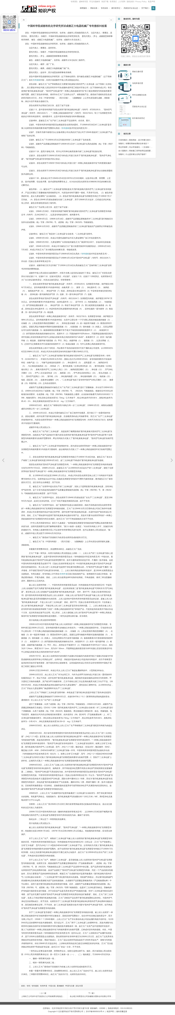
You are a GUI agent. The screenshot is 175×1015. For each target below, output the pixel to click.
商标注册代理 (137, 72)
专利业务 (104, 8)
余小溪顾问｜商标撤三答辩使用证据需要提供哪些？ (139, 151)
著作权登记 (115, 8)
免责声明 (151, 2)
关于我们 (144, 8)
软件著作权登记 (138, 118)
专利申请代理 (137, 83)
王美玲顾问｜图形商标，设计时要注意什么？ (136, 140)
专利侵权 (36, 80)
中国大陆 (52, 986)
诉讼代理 (79, 986)
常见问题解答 (94, 2)
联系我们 (113, 2)
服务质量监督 (121, 1011)
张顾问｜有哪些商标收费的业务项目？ (133, 143)
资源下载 (105, 2)
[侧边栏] (111, 20)
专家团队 (74, 2)
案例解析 (60, 986)
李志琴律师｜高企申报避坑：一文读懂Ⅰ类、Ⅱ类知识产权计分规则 (145, 147)
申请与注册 (69, 986)
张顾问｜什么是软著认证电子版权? (132, 154)
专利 (28, 986)
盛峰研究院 (83, 2)
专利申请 (63, 574)
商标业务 (93, 8)
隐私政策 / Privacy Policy (137, 2)
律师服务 (83, 8)
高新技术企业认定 (131, 8)
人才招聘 (121, 2)
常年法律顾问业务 (139, 95)
